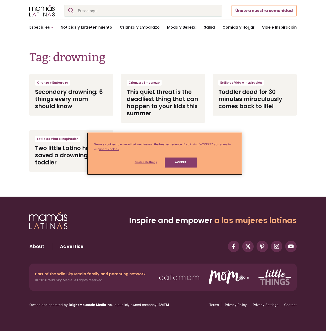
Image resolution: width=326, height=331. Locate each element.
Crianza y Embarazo (52, 83)
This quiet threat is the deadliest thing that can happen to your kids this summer (162, 102)
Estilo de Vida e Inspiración (241, 83)
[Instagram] (276, 246)
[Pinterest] (262, 246)
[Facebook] (233, 246)
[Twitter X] (248, 246)
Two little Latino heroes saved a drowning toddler (68, 155)
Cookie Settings (146, 162)
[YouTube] (291, 246)
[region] (164, 153)
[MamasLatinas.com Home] (42, 10)
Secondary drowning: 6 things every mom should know (69, 99)
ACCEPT (180, 162)
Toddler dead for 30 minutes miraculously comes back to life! (250, 99)
